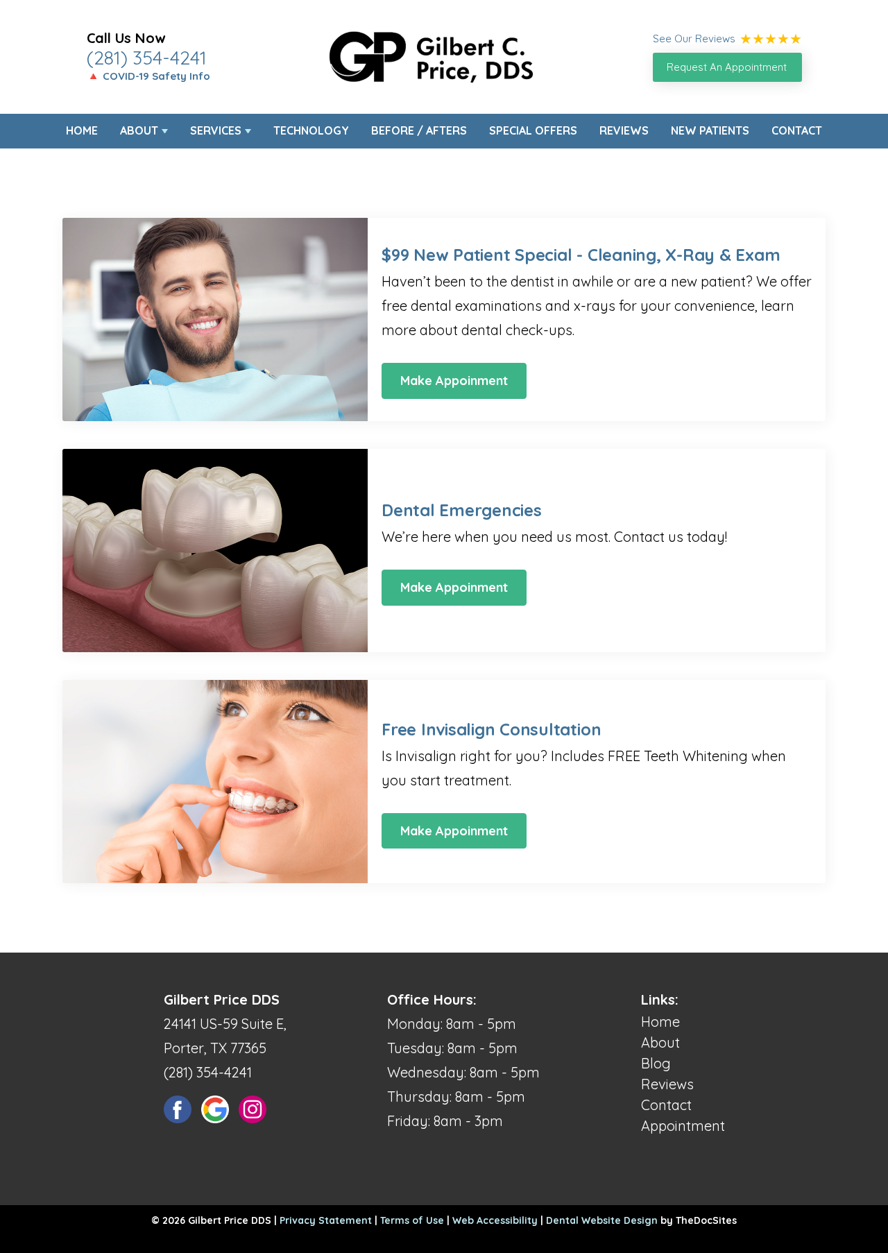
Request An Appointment (727, 67)
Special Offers (533, 130)
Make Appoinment (454, 381)
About (139, 130)
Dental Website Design (602, 1220)
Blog (656, 1063)
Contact (796, 130)
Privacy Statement (326, 1220)
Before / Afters (419, 130)
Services (215, 130)
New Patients (710, 130)
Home (82, 130)
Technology (311, 130)
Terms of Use (412, 1220)
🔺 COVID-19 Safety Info (148, 76)
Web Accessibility (495, 1220)
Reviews (624, 130)
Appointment (683, 1125)
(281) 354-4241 (147, 57)
